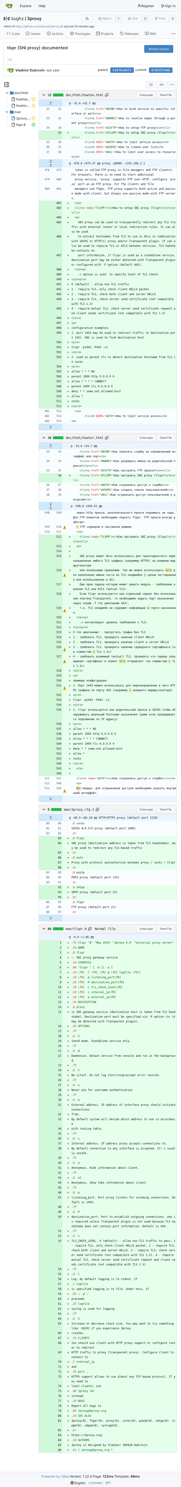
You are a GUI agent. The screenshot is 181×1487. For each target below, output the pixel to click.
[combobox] (151, 84)
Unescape (146, 95)
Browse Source (159, 49)
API (108, 1483)
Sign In (170, 6)
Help (42, 6)
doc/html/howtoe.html (84, 95)
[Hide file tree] (6, 84)
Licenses (95, 1483)
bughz (17, 18)
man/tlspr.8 (76, 929)
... (9, 59)
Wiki (153, 34)
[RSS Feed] (87, 18)
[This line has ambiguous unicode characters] (64, 527)
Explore (25, 6)
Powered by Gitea (55, 1476)
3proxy (34, 18)
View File (166, 95)
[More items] (173, 34)
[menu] (172, 84)
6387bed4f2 (122, 70)
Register (147, 6)
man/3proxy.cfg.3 (79, 809)
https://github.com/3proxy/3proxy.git (39, 26)
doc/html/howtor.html (84, 438)
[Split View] (162, 84)
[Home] (9, 6)
